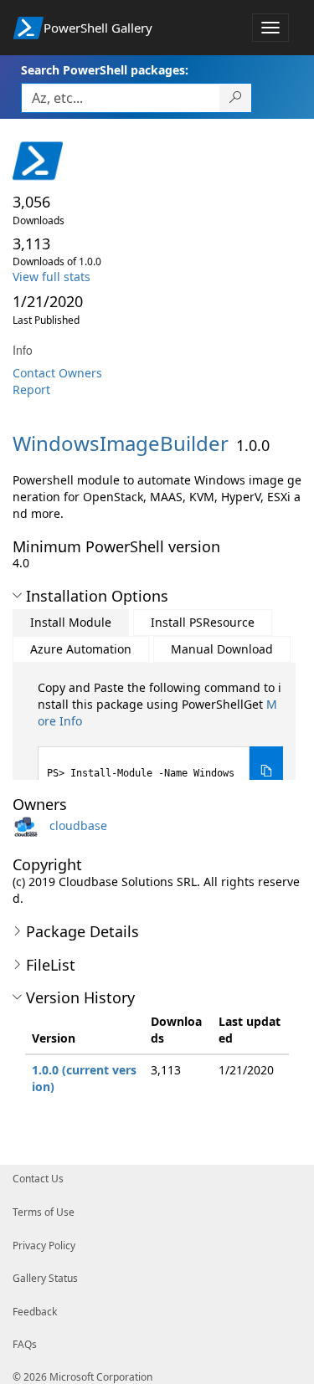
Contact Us (38, 1178)
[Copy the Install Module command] (266, 771)
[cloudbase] (29, 825)
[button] (17, 596)
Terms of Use (44, 1212)
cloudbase (78, 825)
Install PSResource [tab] (203, 622)
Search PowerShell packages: (104, 70)
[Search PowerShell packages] (235, 98)
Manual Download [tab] (222, 649)
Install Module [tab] (70, 622)
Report (31, 389)
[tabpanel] (160, 737)
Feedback (35, 1312)
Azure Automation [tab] (80, 649)
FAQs (25, 1344)
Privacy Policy (44, 1245)
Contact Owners (57, 373)
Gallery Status (45, 1278)
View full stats (51, 276)
